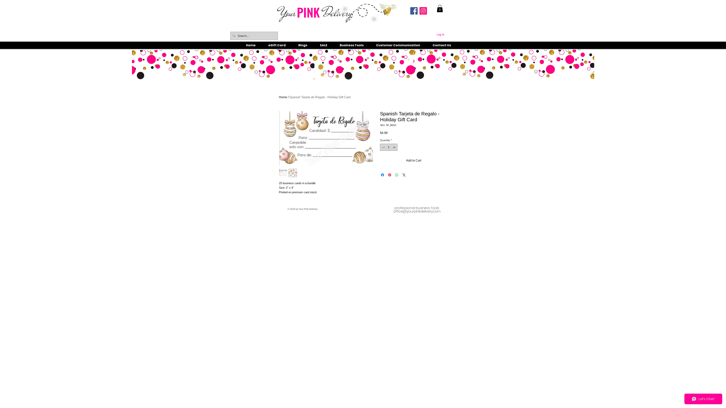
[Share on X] (404, 175)
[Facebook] (414, 11)
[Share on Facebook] (382, 175)
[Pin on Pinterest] (389, 175)
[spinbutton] (388, 147)
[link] (440, 8)
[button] (307, 45)
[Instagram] (423, 11)
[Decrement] (383, 147)
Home (283, 97)
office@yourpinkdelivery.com (417, 211)
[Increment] (394, 147)
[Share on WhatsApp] (397, 175)
